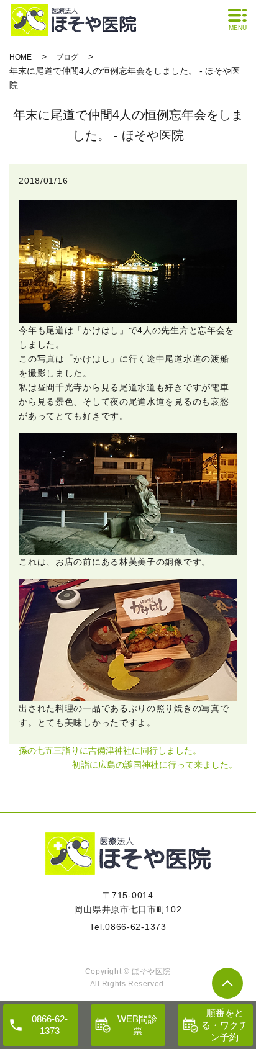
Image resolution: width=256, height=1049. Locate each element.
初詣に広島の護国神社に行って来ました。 (154, 765)
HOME (20, 57)
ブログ (67, 57)
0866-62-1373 (135, 927)
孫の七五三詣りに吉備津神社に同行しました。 (110, 750)
